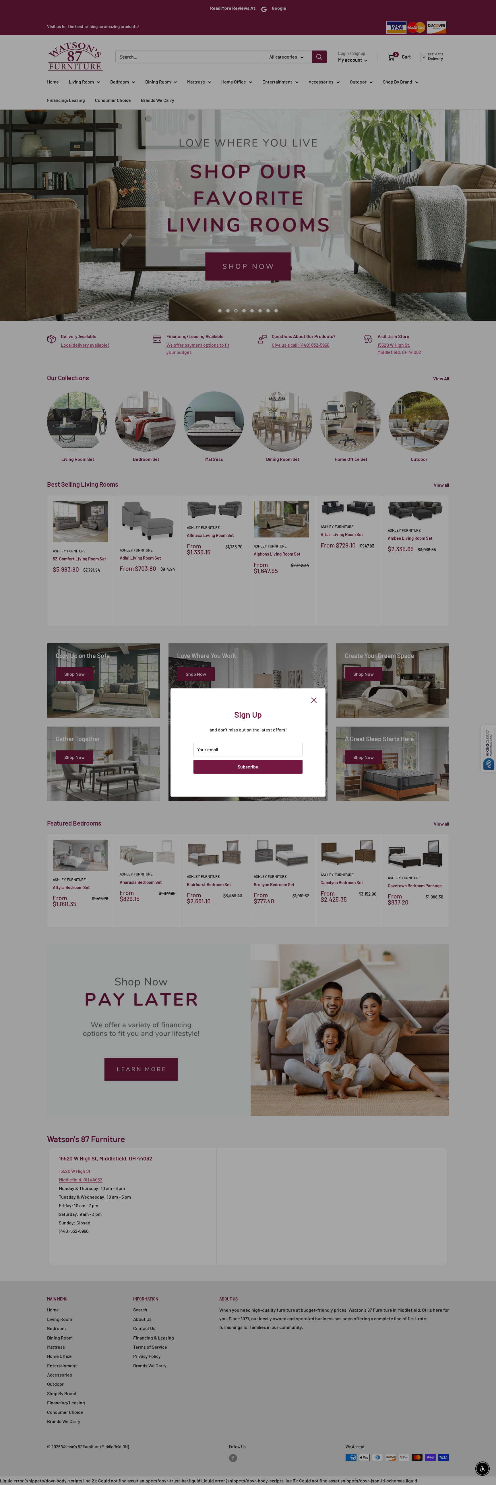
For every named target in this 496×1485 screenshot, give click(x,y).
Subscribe (248, 766)
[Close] (314, 699)
